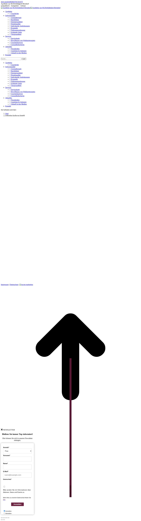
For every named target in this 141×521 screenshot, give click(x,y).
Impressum (4, 285)
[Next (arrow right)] (4, 519)
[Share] (4, 517)
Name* (5, 463)
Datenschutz (14, 285)
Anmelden (17, 504)
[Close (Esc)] (2, 517)
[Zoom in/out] (8, 517)
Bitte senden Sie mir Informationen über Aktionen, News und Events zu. (17, 491)
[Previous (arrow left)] (2, 519)
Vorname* (6, 455)
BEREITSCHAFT (16, 2)
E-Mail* (5, 471)
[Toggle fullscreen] (6, 517)
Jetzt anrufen (5, 2)
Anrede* (6, 447)
